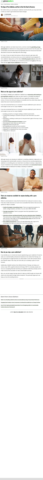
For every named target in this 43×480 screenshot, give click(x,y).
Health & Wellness (14, 4)
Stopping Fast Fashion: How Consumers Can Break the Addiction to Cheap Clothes (20, 302)
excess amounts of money (15, 121)
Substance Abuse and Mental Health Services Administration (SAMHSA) (22, 215)
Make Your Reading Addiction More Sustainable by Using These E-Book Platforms (20, 299)
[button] (2, 1)
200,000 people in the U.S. (29, 59)
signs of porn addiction (14, 62)
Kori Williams (8, 14)
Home (2, 4)
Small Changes (7, 4)
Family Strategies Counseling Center (13, 207)
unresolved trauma (36, 164)
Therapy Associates (8, 211)
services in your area (25, 218)
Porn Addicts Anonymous (9, 221)
